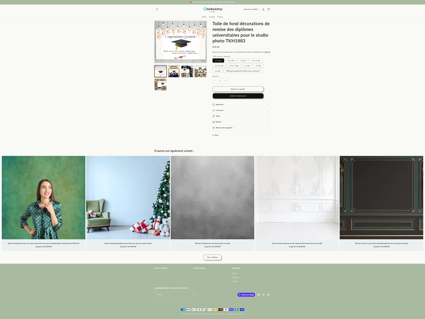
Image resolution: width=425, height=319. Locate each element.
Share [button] (217, 135)
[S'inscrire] (193, 294)
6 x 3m (217, 71)
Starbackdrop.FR (192, 314)
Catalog (235, 277)
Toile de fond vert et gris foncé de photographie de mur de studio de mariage (381, 243)
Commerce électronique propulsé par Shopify (211, 314)
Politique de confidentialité (235, 314)
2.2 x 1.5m (256, 60)
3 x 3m (258, 66)
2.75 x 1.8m (234, 66)
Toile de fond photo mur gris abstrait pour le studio (212, 243)
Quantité (215, 76)
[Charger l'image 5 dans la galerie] (160, 85)
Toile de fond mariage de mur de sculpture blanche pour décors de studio (297, 243)
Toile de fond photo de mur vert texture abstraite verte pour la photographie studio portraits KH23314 (43, 243)
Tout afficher (212, 257)
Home (234, 273)
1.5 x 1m (218, 60)
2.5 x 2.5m (219, 66)
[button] (156, 9)
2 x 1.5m (231, 60)
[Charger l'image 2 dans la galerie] (174, 71)
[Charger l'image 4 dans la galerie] (200, 71)
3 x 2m (247, 66)
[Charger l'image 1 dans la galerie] (160, 71)
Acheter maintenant (238, 96)
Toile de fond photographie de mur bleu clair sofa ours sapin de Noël (128, 243)
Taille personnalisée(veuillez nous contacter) (243, 71)
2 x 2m (243, 60)
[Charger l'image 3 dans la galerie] (187, 71)
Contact (235, 281)
